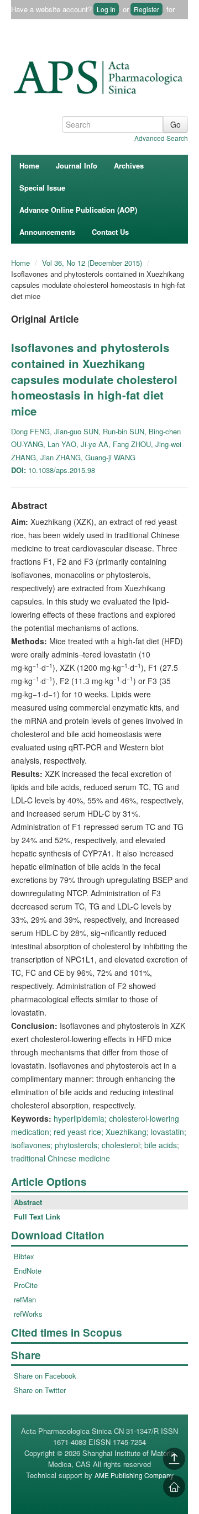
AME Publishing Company (134, 1475)
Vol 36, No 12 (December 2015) (93, 262)
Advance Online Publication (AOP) (78, 209)
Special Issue (42, 187)
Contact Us (110, 232)
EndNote (27, 1270)
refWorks (28, 1313)
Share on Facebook (45, 1375)
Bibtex (24, 1256)
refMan (25, 1299)
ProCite (26, 1285)
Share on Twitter (40, 1390)
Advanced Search (161, 138)
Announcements (47, 232)
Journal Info (76, 165)
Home (29, 165)
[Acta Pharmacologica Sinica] (99, 74)
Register (146, 9)
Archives (129, 165)
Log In (106, 9)
